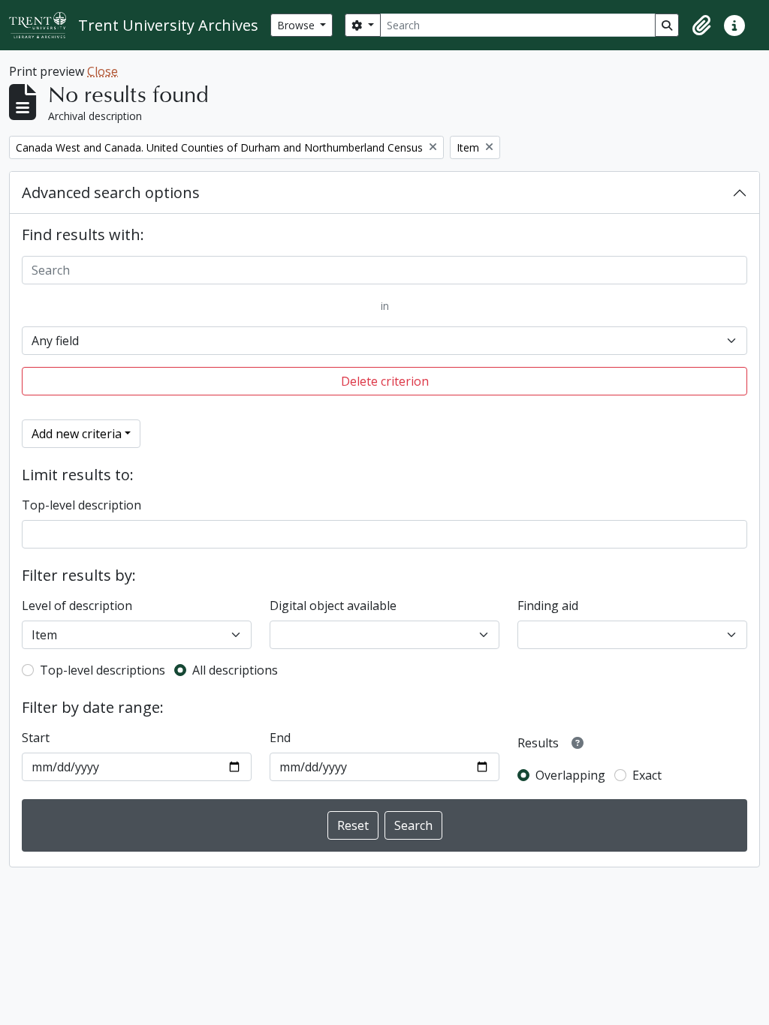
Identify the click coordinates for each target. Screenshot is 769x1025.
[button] (701, 25)
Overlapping (570, 775)
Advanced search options (111, 192)
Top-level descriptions (102, 670)
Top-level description (81, 505)
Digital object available (333, 605)
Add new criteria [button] (77, 433)
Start (36, 737)
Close (102, 71)
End (280, 737)
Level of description (77, 605)
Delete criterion (385, 381)
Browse (297, 25)
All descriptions (235, 670)
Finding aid (547, 605)
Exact (647, 775)
